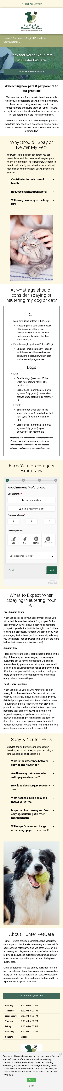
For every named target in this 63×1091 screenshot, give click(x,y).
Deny (31, 1086)
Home (7, 38)
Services (17, 38)
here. (11, 1074)
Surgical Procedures (35, 38)
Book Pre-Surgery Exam (31, 71)
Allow (31, 1080)
